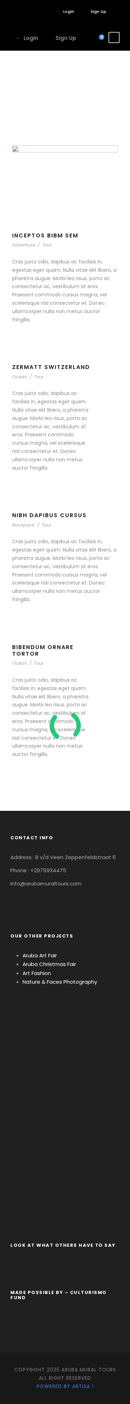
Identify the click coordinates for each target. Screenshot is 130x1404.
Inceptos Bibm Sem (45, 235)
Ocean (19, 376)
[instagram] (46, 11)
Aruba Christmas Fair (49, 964)
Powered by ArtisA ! (65, 1386)
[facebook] (36, 11)
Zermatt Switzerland (51, 367)
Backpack (23, 525)
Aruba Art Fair (40, 955)
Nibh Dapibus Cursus (49, 515)
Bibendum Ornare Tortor (42, 650)
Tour (47, 245)
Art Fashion (37, 973)
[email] (25, 11)
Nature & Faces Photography (60, 981)
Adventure (23, 245)
